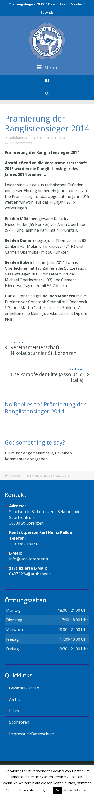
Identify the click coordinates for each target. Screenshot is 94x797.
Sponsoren (19, 722)
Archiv (14, 699)
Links (14, 711)
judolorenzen (19, 137)
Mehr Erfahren (75, 790)
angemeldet (34, 453)
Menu (50, 67)
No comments (21, 143)
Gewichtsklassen (24, 688)
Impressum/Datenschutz (31, 733)
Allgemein (16, 475)
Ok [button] (57, 790)
